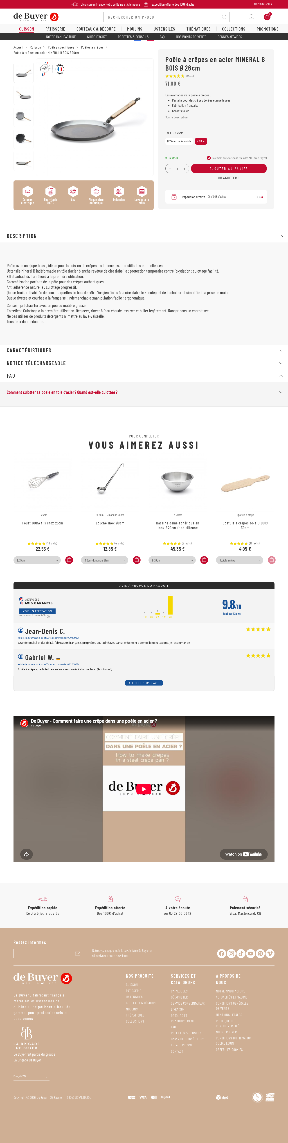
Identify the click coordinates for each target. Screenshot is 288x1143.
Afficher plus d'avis (144, 683)
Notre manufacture (61, 36)
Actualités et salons (232, 997)
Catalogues (179, 991)
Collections (135, 1021)
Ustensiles (134, 996)
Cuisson (132, 984)
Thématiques (135, 1015)
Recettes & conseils (133, 36)
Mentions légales (229, 1014)
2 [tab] (260, 197)
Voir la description (176, 117)
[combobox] (37, 560)
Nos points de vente (191, 36)
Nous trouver (226, 1032)
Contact (177, 1051)
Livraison (178, 1009)
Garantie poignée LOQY (187, 1039)
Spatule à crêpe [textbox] (227, 560)
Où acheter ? (229, 177)
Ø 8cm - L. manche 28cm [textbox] (97, 560)
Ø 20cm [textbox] (156, 560)
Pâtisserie (133, 990)
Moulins (132, 1009)
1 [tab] (257, 197)
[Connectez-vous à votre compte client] (251, 17)
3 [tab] (262, 197)
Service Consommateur (188, 1003)
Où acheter (179, 997)
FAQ (162, 36)
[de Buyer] (36, 16)
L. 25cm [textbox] (21, 560)
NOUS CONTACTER (263, 4)
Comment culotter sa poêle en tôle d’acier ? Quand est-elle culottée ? (62, 392)
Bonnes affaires (230, 36)
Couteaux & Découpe (141, 1003)
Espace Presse (182, 1045)
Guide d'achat (97, 36)
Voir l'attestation (37, 611)
